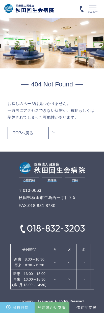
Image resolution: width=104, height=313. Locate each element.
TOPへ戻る (23, 133)
